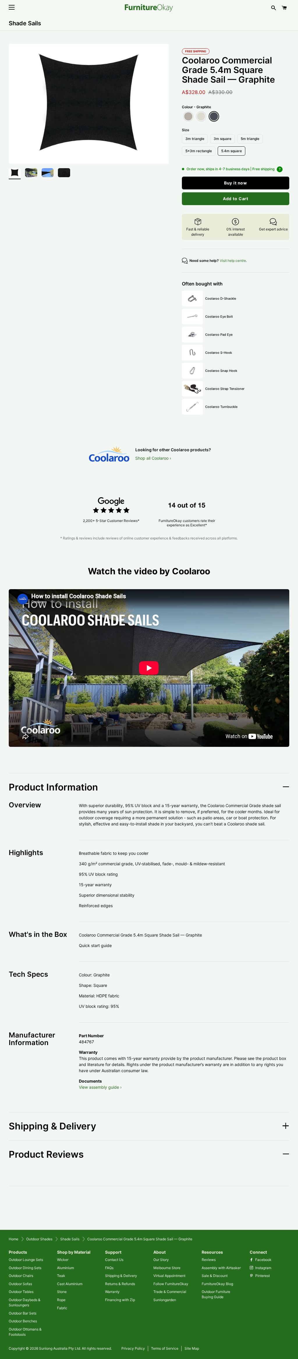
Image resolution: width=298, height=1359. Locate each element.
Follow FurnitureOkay (170, 1284)
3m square (222, 138)
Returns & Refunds (120, 1284)
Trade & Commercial (169, 1291)
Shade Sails (25, 23)
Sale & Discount (215, 1275)
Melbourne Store (166, 1268)
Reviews (209, 1259)
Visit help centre (233, 260)
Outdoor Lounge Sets (26, 1259)
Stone (62, 1291)
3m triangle (194, 138)
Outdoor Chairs (21, 1275)
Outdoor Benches (23, 1321)
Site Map (192, 1348)
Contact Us (114, 1259)
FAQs (109, 1268)
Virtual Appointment (169, 1275)
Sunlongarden (164, 1300)
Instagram (262, 1268)
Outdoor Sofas (20, 1284)
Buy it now (235, 182)
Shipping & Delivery (121, 1275)
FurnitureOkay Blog (217, 1284)
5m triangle (250, 138)
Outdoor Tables (21, 1291)
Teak (61, 1275)
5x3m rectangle (198, 151)
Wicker (62, 1259)
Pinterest (262, 1275)
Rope (61, 1300)
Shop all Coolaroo (151, 458)
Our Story (161, 1259)
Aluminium (65, 1268)
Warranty (112, 1291)
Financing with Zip (120, 1300)
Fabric (62, 1308)
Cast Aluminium (69, 1284)
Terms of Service (164, 1348)
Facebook (263, 1259)
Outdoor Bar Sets (22, 1313)
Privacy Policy (133, 1348)
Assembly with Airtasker (221, 1268)
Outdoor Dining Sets (25, 1268)
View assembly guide (99, 1087)
